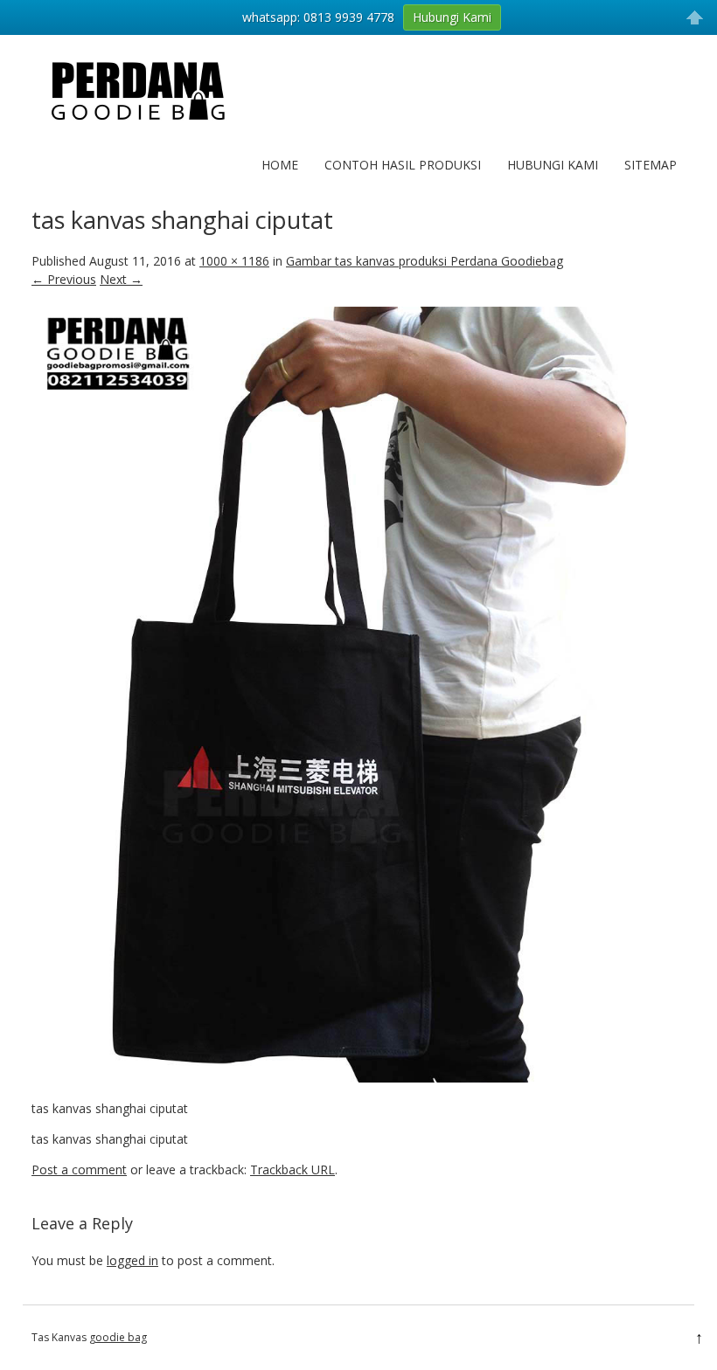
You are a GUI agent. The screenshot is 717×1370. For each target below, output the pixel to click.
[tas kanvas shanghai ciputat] (358, 1077)
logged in (132, 1260)
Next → (121, 279)
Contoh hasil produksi (402, 164)
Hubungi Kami (552, 164)
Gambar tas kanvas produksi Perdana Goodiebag (424, 261)
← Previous (63, 279)
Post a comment (79, 1169)
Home (279, 164)
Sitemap (650, 164)
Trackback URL (292, 1169)
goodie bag (118, 1337)
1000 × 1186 (234, 261)
